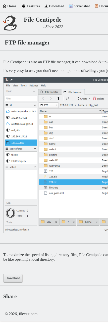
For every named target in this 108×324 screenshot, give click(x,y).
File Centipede (43, 19)
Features (33, 6)
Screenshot (82, 6)
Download (56, 6)
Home (11, 6)
